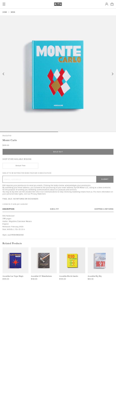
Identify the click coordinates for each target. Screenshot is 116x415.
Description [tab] (8, 209)
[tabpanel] (58, 225)
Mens (13, 12)
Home (5, 12)
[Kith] (58, 4)
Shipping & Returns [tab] (103, 209)
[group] (58, 74)
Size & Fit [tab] (54, 209)
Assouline (7, 136)
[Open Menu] (4, 4)
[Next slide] (112, 74)
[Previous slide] (3, 74)
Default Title (20, 165)
